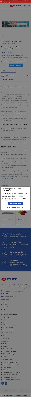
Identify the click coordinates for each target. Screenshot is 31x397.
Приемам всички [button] (15, 203)
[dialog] (15, 198)
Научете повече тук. (7, 199)
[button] (15, 207)
